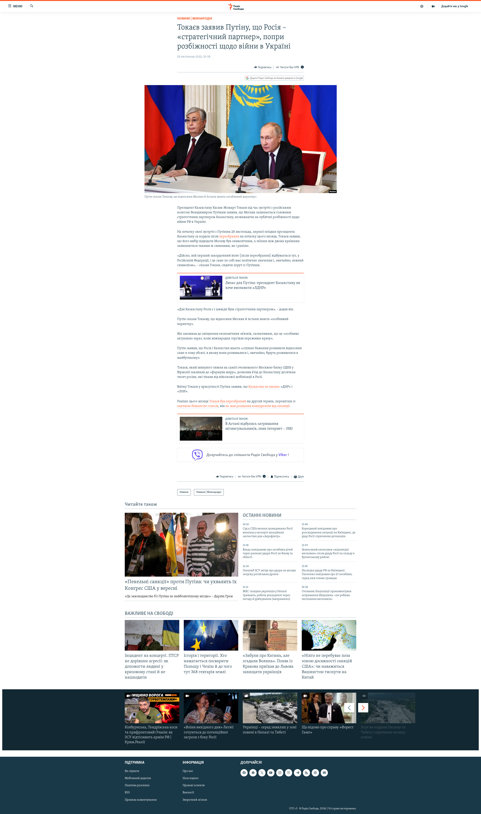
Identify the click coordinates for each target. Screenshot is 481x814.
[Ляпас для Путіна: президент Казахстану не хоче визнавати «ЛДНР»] (201, 288)
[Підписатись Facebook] (244, 772)
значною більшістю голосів (197, 406)
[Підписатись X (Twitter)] (261, 772)
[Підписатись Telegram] (297, 772)
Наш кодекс (191, 778)
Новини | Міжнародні (194, 18)
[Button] (263, 67)
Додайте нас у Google (454, 6)
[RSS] (306, 772)
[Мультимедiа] (433, 6)
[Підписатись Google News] (252, 772)
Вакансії (188, 792)
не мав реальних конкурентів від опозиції (257, 406)
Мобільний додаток (138, 778)
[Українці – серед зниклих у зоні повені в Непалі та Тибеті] (270, 708)
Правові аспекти (194, 785)
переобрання (229, 236)
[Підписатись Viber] (288, 772)
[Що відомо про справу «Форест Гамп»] (329, 708)
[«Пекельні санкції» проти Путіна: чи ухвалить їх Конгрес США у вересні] (181, 545)
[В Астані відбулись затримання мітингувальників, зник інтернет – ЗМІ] (201, 429)
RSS (127, 792)
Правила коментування (141, 799)
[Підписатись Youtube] (270, 772)
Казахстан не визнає (264, 387)
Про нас (188, 771)
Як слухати (132, 771)
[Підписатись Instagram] (279, 772)
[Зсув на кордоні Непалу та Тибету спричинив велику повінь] (388, 708)
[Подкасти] (422, 6)
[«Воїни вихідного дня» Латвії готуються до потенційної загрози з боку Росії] (211, 708)
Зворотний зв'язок (195, 799)
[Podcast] (315, 772)
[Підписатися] (324, 772)
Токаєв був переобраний (227, 401)
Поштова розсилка (137, 785)
